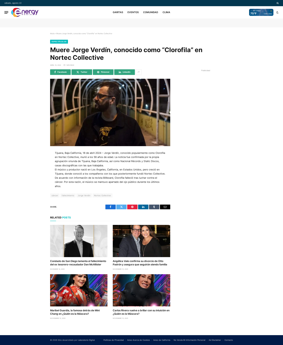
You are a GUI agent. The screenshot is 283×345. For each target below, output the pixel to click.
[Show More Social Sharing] (139, 72)
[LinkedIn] (40, 174)
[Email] (40, 187)
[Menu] (6, 12)
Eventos (133, 12)
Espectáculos (59, 41)
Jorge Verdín (84, 195)
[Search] (277, 3)
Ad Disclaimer (215, 340)
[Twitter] (40, 167)
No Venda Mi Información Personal (189, 340)
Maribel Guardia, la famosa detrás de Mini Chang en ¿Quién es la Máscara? (75, 312)
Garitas (118, 12)
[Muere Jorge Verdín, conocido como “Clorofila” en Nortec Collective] (110, 112)
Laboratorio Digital (86, 340)
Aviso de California (161, 340)
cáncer (55, 195)
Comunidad (150, 12)
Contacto (228, 340)
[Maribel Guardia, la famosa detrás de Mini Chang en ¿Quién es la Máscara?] (78, 290)
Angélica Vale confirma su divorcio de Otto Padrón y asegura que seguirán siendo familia (140, 263)
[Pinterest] (40, 181)
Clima (166, 12)
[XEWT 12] (24, 12)
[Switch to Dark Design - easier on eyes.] (277, 12)
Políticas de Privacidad (113, 340)
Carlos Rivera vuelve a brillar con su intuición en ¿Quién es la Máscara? (141, 312)
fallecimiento (68, 195)
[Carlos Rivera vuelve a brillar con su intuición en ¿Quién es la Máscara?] (141, 290)
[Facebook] (40, 161)
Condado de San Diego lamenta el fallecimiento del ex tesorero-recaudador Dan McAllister (78, 263)
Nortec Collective (102, 195)
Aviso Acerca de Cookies (138, 340)
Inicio (52, 33)
